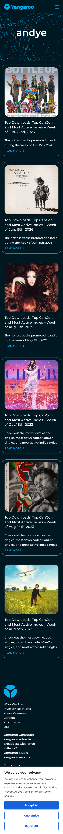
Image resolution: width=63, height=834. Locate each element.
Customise (31, 815)
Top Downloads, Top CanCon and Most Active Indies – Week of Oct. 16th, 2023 (30, 420)
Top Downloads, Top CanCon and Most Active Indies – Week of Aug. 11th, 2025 (30, 322)
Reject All (31, 826)
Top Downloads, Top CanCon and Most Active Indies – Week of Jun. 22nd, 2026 (30, 127)
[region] (31, 800)
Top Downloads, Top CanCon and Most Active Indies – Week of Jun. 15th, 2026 (30, 224)
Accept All (31, 805)
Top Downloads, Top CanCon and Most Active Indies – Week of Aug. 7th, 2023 (30, 624)
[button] (31, 46)
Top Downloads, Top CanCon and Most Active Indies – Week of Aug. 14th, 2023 (30, 522)
